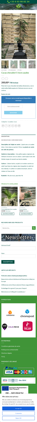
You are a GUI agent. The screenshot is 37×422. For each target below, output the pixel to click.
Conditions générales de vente (10, 346)
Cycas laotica (23, 209)
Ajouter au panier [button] (8, 213)
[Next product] (3, 78)
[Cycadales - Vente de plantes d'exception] (18, 7)
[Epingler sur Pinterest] (15, 125)
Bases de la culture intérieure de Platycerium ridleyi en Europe (18, 280)
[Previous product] (6, 78)
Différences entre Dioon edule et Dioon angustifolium (17, 285)
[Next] (32, 36)
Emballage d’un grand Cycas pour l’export (14, 288)
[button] (2, 6)
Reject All (18, 418)
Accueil (4, 70)
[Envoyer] (34, 228)
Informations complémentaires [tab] (11, 140)
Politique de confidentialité (9, 349)
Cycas (19, 70)
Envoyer (13, 113)
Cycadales (12, 70)
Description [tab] (5, 136)
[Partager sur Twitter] (9, 125)
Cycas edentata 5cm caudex (9, 209)
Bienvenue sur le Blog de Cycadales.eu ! (13, 292)
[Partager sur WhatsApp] (3, 125)
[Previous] (4, 36)
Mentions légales (6, 353)
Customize (18, 413)
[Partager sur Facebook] (6, 125)
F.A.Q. (3, 356)
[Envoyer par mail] (12, 125)
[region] (18, 408)
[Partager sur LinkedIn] (19, 125)
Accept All (18, 408)
